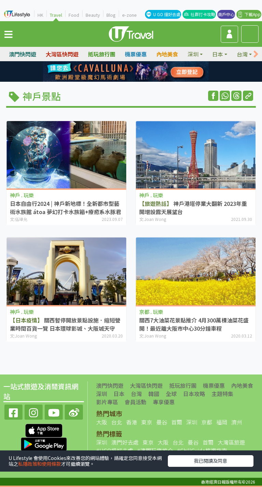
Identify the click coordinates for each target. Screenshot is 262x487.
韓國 (153, 394)
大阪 (101, 422)
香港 (131, 422)
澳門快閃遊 (22, 54)
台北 (116, 422)
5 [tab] (115, 80)
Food (74, 15)
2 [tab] (125, 71)
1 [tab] (115, 71)
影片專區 (107, 402)
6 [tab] (125, 80)
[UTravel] (131, 33)
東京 (146, 422)
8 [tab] (146, 80)
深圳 (101, 394)
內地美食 (167, 54)
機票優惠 (136, 54)
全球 (171, 394)
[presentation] (256, 54)
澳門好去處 (125, 442)
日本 (119, 394)
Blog (111, 15)
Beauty (93, 15)
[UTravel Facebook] (13, 411)
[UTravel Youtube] (54, 411)
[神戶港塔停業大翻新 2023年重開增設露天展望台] (196, 155)
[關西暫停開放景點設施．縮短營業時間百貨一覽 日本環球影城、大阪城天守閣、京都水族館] (66, 271)
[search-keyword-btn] (250, 34)
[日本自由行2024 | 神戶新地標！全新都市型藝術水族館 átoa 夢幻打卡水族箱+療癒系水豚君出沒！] (66, 155)
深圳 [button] (193, 54)
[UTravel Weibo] (74, 411)
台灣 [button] (242, 54)
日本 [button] (217, 54)
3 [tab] (136, 71)
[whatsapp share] (224, 95)
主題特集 (222, 394)
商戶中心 (226, 14)
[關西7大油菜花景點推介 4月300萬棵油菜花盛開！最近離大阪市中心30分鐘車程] (196, 271)
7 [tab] (136, 80)
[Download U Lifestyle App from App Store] (44, 430)
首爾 (176, 422)
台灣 (136, 394)
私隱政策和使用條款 (39, 463)
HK (40, 15)
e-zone (129, 15)
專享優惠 (164, 402)
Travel (56, 15)
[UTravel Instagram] (34, 411)
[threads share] (236, 95)
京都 (206, 422)
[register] (229, 34)
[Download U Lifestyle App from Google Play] (43, 443)
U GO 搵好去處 (166, 14)
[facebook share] (213, 95)
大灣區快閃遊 (62, 54)
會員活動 (135, 402)
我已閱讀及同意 (210, 460)
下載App (253, 14)
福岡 (221, 422)
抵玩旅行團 (101, 54)
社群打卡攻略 (203, 14)
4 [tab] (146, 71)
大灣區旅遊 (231, 442)
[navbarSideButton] (8, 33)
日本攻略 (194, 394)
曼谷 (161, 422)
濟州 (236, 422)
